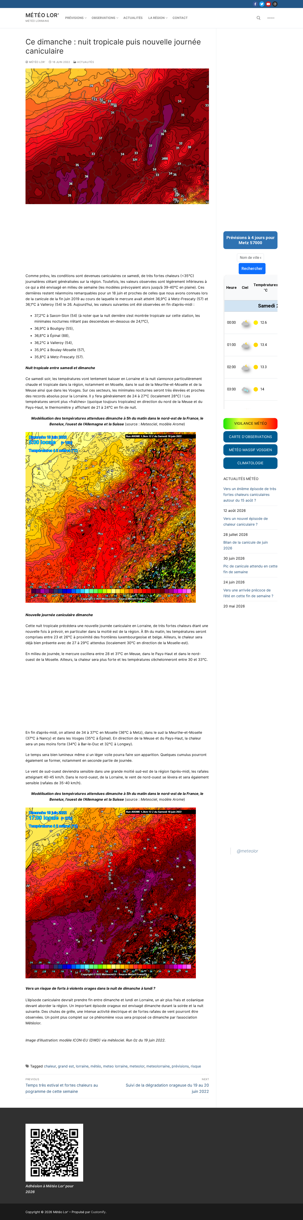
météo (96, 1066)
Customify (98, 1212)
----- (271, 18)
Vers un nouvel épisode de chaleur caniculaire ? (245, 521)
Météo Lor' (42, 15)
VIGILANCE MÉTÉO (250, 423)
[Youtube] (268, 3)
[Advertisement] (117, 242)
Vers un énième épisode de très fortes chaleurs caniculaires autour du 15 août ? (249, 494)
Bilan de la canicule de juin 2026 (245, 545)
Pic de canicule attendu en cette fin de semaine (250, 569)
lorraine (82, 1066)
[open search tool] (259, 18)
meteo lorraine (115, 1066)
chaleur (50, 1066)
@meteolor (247, 851)
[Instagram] (274, 3)
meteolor (137, 1066)
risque (196, 1066)
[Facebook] (255, 3)
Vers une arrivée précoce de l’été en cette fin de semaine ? (248, 593)
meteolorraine (158, 1066)
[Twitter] (261, 3)
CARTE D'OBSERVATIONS (250, 436)
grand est (66, 1066)
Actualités (85, 62)
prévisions (180, 1066)
